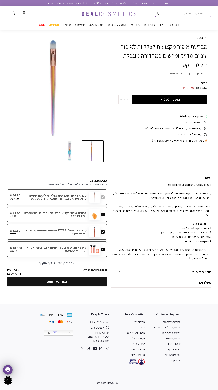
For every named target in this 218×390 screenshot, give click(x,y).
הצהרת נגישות (138, 349)
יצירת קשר (175, 360)
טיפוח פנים (149, 25)
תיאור (207, 177)
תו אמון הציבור (138, 355)
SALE (42, 25)
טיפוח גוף (136, 25)
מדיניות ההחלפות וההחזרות (167, 327)
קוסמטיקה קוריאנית (117, 25)
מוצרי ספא (80, 25)
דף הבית (203, 37)
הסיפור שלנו (139, 322)
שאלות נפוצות (174, 344)
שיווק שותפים (138, 344)
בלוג (142, 327)
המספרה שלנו (138, 338)
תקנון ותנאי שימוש (136, 333)
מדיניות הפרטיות (173, 338)
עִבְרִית (49, 332)
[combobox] (183, 13)
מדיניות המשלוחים (171, 333)
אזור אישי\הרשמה (172, 322)
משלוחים (205, 282)
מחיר (204, 83)
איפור (161, 25)
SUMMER (54, 25)
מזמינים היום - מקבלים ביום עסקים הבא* (151, 3)
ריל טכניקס (201, 73)
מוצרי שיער (173, 25)
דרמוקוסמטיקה (96, 25)
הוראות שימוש (201, 272)
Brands (67, 25)
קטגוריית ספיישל (172, 355)
